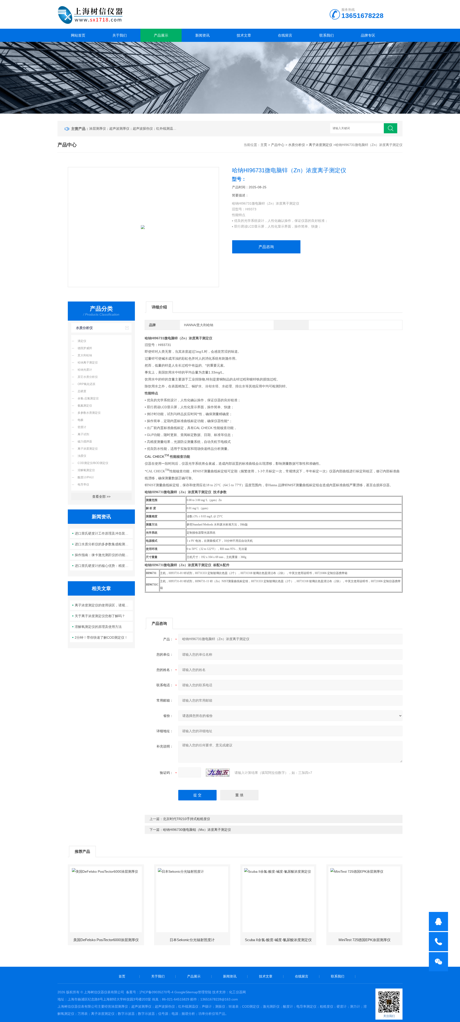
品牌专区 (368, 35)
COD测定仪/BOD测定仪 (93, 463)
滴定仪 (82, 341)
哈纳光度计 (85, 369)
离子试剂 (83, 434)
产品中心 (277, 145)
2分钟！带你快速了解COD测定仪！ (101, 637)
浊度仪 (82, 456)
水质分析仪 (296, 145)
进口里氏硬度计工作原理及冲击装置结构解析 (104, 533)
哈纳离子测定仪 (88, 362)
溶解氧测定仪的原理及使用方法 (98, 627)
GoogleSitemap (186, 992)
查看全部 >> (101, 496)
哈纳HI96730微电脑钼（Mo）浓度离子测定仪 (197, 830)
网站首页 (78, 35)
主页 (263, 145)
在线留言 (285, 35)
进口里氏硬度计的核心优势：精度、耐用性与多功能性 (104, 566)
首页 (122, 976)
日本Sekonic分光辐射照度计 (192, 940)
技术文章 (244, 35)
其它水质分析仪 (88, 377)
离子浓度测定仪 (320, 145)
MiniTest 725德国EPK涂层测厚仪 (365, 940)
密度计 (82, 427)
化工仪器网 (237, 992)
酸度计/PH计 (86, 477)
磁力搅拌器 (85, 441)
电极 (80, 420)
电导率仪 (83, 484)
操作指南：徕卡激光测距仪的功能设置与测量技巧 (104, 555)
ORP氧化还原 (86, 384)
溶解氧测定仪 (86, 470)
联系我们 (326, 35)
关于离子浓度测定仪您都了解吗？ (100, 616)
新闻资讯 (202, 35)
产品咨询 (266, 247)
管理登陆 (204, 992)
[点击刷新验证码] (218, 773)
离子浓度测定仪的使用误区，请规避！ (103, 605)
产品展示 (161, 35)
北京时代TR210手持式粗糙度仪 (186, 819)
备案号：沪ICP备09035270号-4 (149, 992)
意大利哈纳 (85, 355)
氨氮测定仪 (85, 405)
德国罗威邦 (85, 348)
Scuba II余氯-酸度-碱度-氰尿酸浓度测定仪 (278, 940)
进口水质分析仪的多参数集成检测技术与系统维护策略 (104, 544)
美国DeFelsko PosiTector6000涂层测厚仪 (106, 940)
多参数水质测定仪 (89, 412)
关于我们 (119, 35)
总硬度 (82, 391)
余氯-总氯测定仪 (88, 398)
